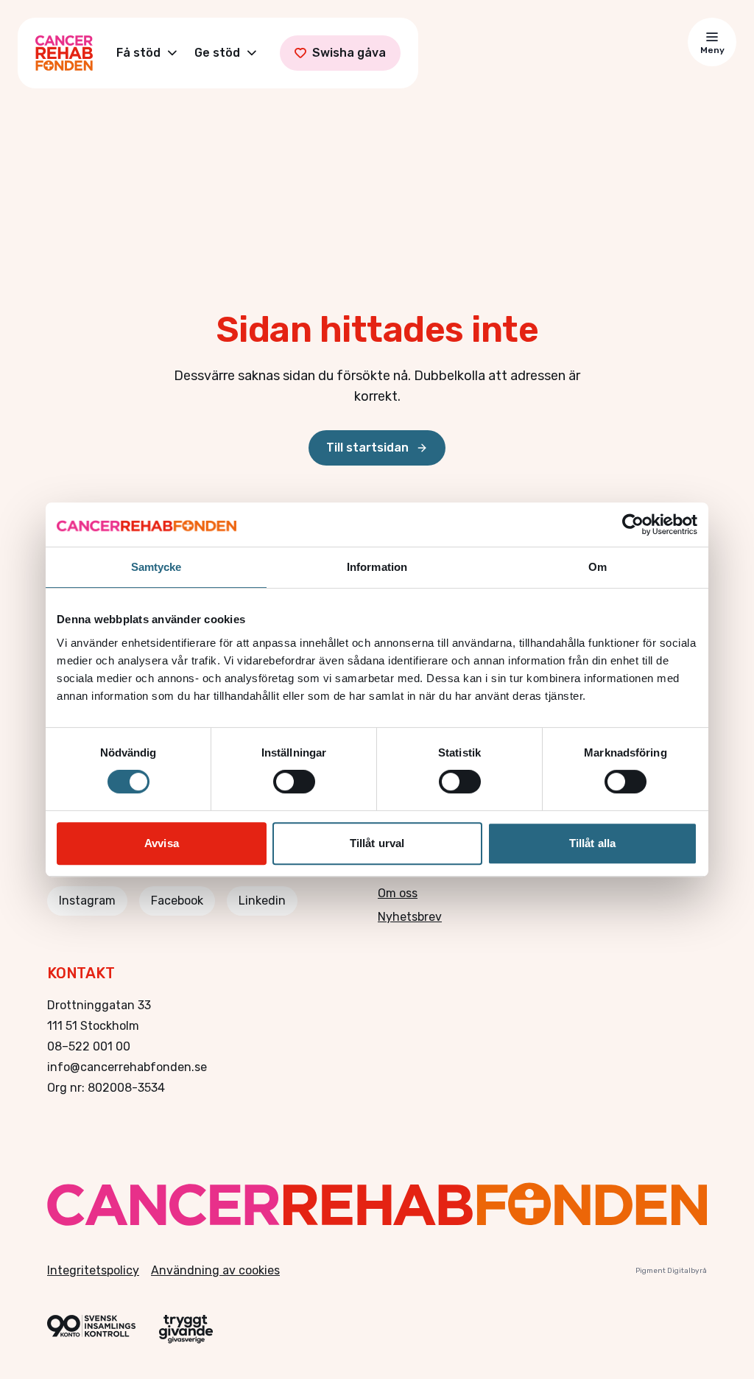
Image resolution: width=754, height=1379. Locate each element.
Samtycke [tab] (156, 567)
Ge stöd (217, 53)
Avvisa (161, 843)
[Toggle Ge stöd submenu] (251, 53)
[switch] (294, 781)
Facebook (177, 901)
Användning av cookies (215, 1270)
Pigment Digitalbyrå (671, 1270)
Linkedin (262, 901)
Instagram (87, 901)
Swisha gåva (349, 53)
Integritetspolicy (93, 1270)
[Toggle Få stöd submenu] (172, 53)
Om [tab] (597, 567)
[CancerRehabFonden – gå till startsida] (377, 1204)
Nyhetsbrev (410, 917)
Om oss (397, 893)
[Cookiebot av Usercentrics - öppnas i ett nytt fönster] (632, 524)
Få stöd (138, 53)
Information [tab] (377, 567)
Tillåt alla (592, 843)
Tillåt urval (377, 843)
